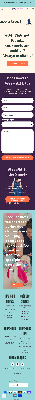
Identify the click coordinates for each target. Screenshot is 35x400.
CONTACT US (10, 340)
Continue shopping (17, 63)
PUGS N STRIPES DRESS (25, 307)
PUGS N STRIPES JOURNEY (10, 317)
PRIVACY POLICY (25, 347)
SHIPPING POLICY (25, 338)
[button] (2, 9)
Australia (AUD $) (16, 385)
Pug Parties (19, 399)
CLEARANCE (25, 320)
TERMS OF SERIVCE (25, 351)
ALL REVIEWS (10, 343)
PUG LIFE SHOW (10, 309)
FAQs (10, 333)
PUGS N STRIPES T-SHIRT (25, 312)
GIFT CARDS (25, 317)
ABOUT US (10, 306)
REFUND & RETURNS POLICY (25, 343)
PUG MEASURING (10, 337)
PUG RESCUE (10, 312)
